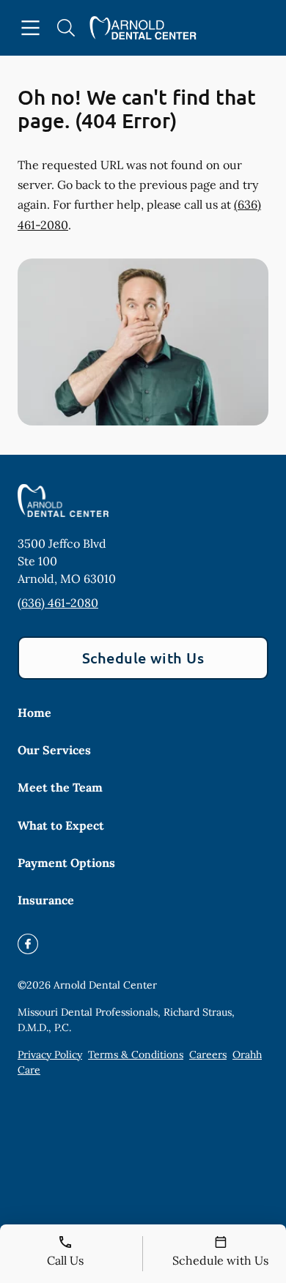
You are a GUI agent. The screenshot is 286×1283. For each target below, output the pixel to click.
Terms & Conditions (135, 1054)
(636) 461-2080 (58, 602)
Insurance (46, 900)
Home (34, 712)
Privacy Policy (50, 1054)
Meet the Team (60, 787)
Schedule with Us (143, 657)
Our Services (54, 750)
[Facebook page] (28, 944)
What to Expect (61, 825)
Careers (208, 1054)
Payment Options (66, 862)
